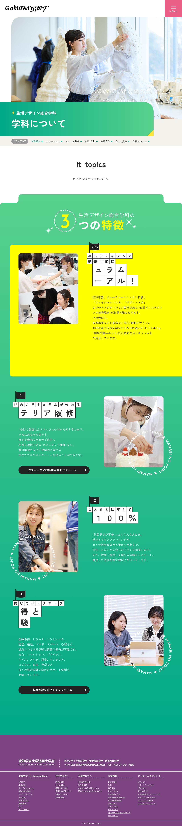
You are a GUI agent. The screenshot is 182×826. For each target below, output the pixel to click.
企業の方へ (112, 803)
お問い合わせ (113, 806)
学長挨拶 (111, 788)
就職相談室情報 (61, 788)
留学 (20, 806)
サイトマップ (113, 815)
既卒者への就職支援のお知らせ (90, 791)
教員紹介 (105, 141)
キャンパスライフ (25, 794)
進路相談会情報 (24, 791)
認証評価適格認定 (115, 800)
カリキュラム (53, 141)
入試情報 (21, 797)
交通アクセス (113, 809)
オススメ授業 (72, 141)
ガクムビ (141, 782)
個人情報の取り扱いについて (119, 812)
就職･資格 (22, 803)
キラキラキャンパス (145, 785)
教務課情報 (59, 782)
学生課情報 (59, 785)
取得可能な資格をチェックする (52, 690)
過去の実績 (121, 141)
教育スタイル (113, 791)
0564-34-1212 (119, 764)
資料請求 (21, 785)
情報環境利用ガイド (63, 791)
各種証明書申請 (84, 782)
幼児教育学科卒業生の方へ (88, 788)
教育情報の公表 (114, 794)
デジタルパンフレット (146, 803)
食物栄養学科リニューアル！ (149, 794)
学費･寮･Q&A (23, 800)
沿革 (109, 785)
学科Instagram (140, 141)
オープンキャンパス (26, 788)
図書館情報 (59, 797)
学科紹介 (35, 141)
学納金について (61, 794)
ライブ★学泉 (23, 809)
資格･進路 (90, 141)
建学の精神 (112, 782)
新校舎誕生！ (143, 791)
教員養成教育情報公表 (116, 797)
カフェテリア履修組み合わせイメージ (52, 470)
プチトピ (141, 788)
